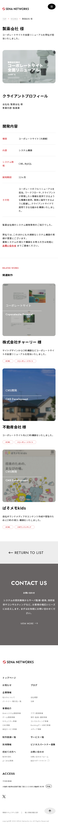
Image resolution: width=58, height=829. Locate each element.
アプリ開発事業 (37, 713)
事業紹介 (6, 708)
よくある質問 (7, 760)
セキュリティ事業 (9, 721)
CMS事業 (6, 725)
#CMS (8, 361)
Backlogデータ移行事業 (41, 725)
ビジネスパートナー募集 (43, 744)
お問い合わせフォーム (40, 756)
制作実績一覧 (9, 737)
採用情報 (6, 744)
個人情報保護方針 (31, 812)
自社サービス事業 (9, 729)
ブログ (34, 685)
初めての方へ (9, 751)
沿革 (32, 701)
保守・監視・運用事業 (39, 717)
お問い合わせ (9, 245)
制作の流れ (6, 756)
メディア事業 (36, 729)
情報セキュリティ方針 (10, 812)
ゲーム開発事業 (8, 717)
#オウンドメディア (24, 527)
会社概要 (34, 697)
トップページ (9, 677)
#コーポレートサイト (25, 361)
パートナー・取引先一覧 (11, 701)
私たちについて (8, 697)
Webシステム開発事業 (11, 713)
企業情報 (6, 692)
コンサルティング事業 (39, 721)
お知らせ (6, 685)
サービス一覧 (37, 737)
